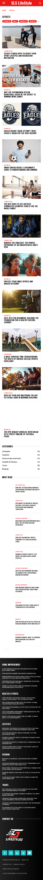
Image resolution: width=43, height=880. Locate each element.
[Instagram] (10, 852)
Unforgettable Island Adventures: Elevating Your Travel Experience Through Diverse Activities (19, 799)
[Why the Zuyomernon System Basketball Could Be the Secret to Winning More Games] (21, 75)
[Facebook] (4, 852)
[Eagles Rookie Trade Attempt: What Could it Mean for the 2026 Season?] (21, 114)
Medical (18, 602)
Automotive (6, 21)
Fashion (7, 354)
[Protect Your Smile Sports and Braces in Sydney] (21, 264)
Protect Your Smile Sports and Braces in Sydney (18, 282)
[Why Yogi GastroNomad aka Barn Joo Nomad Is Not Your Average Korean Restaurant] (8, 571)
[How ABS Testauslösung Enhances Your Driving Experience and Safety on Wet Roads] (8, 488)
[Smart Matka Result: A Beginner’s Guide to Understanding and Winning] (21, 150)
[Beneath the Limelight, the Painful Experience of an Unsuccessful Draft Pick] (21, 226)
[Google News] (29, 852)
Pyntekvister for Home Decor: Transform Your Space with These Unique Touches (20, 682)
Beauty (15, 21)
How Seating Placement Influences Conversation (19, 673)
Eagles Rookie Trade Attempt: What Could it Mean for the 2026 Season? (20, 132)
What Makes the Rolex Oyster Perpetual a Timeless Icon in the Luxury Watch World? (21, 768)
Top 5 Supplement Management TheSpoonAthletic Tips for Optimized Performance (20, 712)
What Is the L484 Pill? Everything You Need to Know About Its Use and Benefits (20, 717)
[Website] (23, 852)
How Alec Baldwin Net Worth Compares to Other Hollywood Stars (25, 539)
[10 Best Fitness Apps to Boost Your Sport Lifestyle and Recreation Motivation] (21, 36)
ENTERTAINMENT (21, 585)
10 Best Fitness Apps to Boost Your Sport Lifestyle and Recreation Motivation (20, 55)
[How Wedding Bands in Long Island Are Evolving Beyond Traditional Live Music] (8, 588)
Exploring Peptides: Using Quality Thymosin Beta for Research (27, 606)
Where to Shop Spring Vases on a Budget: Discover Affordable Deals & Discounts (19, 686)
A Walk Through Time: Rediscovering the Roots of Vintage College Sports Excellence (21, 359)
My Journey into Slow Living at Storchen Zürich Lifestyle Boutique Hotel (19, 808)
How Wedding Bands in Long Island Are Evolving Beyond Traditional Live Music (27, 589)
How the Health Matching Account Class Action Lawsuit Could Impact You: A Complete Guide (18, 698)
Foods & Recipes (21, 518)
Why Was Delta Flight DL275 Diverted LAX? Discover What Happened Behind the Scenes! (19, 789)
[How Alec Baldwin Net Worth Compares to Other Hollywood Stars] (8, 538)
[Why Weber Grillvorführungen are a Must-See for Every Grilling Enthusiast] (8, 521)
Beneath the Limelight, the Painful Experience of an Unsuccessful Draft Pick (21, 245)
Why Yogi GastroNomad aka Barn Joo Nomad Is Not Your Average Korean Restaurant (26, 573)
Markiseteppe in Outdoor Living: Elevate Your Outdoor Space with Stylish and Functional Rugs (21, 677)
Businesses (23, 21)
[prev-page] (3, 650)
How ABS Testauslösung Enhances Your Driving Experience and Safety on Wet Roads (27, 489)
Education (33, 21)
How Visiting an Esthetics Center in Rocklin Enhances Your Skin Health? (27, 623)
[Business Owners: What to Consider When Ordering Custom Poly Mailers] (8, 638)
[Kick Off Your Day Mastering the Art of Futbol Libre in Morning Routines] (21, 378)
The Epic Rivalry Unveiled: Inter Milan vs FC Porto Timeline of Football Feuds (21, 434)
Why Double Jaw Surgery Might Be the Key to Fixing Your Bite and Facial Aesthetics (19, 703)
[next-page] (7, 650)
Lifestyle (8, 51)
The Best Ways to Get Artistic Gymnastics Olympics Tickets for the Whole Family (21, 206)
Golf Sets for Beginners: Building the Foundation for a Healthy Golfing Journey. (21, 320)
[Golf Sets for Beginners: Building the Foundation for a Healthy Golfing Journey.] (21, 301)
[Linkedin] (17, 852)
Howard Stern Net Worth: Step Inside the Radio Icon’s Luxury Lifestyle (26, 556)
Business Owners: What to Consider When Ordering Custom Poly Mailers (27, 639)
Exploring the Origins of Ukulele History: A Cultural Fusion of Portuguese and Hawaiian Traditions (26, 506)
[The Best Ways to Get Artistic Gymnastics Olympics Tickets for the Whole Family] (21, 187)
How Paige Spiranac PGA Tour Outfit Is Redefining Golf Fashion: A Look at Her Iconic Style (21, 764)
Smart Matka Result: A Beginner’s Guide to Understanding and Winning (20, 168)
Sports (7, 90)
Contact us (7, 819)
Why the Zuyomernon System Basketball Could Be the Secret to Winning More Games (20, 94)
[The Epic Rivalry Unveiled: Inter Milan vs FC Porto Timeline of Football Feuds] (21, 415)
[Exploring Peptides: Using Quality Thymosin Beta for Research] (8, 605)
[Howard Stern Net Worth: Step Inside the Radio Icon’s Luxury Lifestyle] (8, 555)
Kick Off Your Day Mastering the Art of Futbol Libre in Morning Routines (21, 396)
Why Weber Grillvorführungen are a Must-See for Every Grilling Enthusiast (27, 523)
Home (4, 10)
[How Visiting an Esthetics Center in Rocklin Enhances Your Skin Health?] (8, 621)
